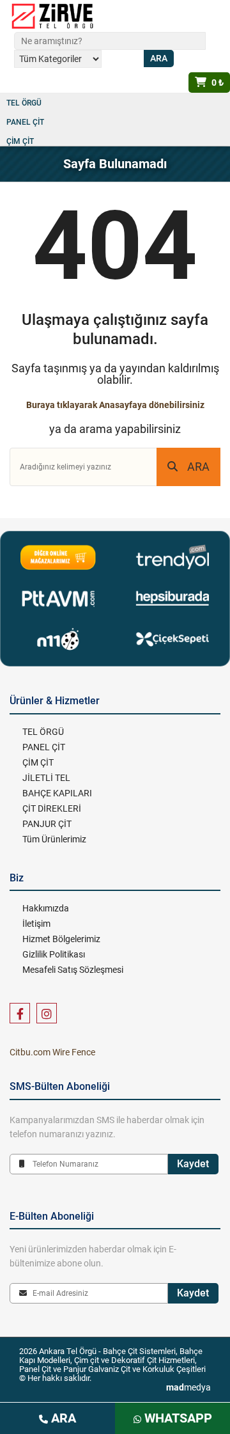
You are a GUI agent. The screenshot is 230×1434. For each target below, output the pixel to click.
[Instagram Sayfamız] (46, 1013)
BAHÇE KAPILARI (57, 793)
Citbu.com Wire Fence (52, 1052)
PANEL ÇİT (25, 122)
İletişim (36, 923)
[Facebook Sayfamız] (20, 1013)
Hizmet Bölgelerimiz (61, 938)
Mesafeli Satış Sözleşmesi (72, 969)
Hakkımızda (45, 908)
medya (188, 1387)
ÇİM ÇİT (20, 141)
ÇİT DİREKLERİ (51, 808)
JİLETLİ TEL (46, 777)
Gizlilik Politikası (53, 954)
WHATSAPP (176, 1418)
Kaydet (193, 1164)
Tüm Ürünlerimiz (54, 839)
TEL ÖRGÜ (24, 102)
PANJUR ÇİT (47, 823)
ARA (198, 466)
